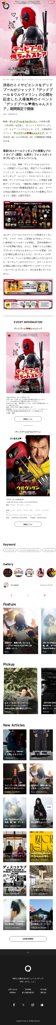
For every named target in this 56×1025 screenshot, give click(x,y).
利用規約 (13, 992)
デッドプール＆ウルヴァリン (29, 550)
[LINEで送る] (44, 595)
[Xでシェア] (28, 595)
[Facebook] (14, 1005)
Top (4, 79)
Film (8, 79)
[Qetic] (6, 6)
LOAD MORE (28, 939)
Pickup (8, 664)
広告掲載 (28, 989)
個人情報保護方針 (28, 992)
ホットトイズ (49, 550)
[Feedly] (42, 1005)
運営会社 (43, 992)
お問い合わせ (12, 989)
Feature (9, 604)
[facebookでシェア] (11, 595)
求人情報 (43, 989)
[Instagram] (32, 1005)
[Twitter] (23, 1005)
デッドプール (9, 550)
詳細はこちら (28, 419)
